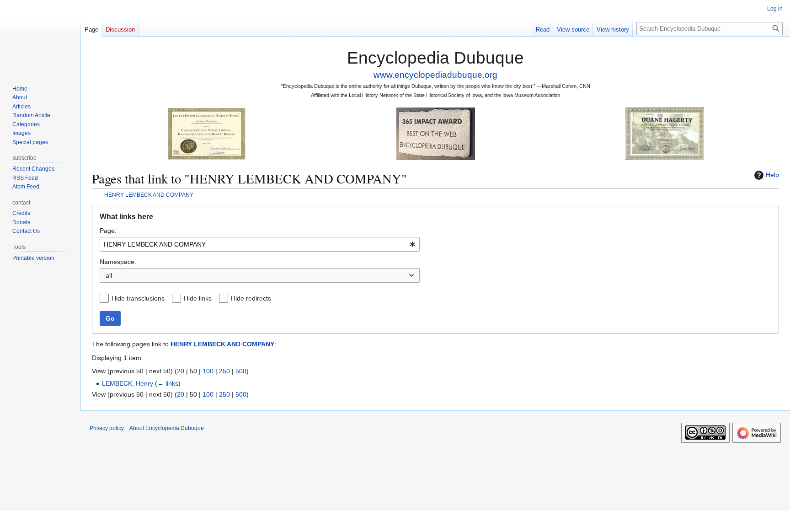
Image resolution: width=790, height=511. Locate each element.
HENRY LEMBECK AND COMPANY (148, 195)
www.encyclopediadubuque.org (435, 75)
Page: (108, 230)
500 (240, 371)
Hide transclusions (138, 298)
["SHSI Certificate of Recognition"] (206, 133)
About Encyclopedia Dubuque (166, 428)
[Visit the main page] (40, 36)
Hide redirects (251, 298)
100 (208, 371)
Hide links (198, 298)
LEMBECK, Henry (127, 383)
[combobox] (260, 244)
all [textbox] (109, 275)
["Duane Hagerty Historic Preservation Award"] (664, 133)
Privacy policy (107, 428)
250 (224, 371)
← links (167, 383)
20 (180, 371)
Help (772, 174)
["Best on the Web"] (435, 133)
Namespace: (118, 261)
